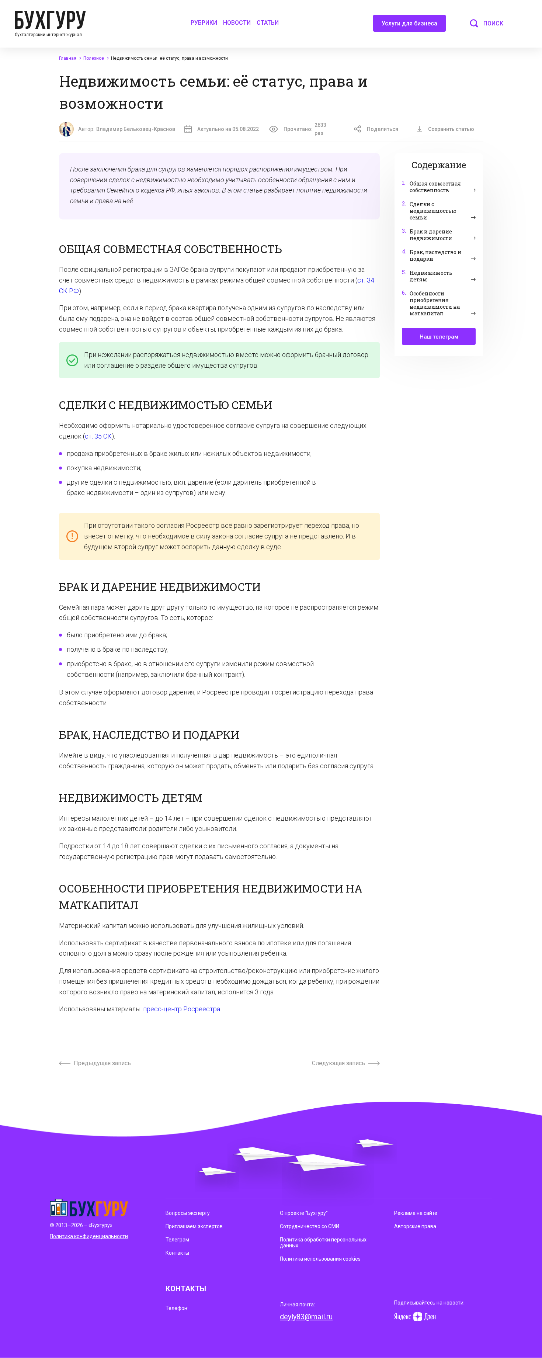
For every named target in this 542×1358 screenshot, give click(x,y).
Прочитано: (305, 129)
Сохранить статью (451, 129)
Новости (237, 22)
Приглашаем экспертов (194, 1226)
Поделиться (382, 129)
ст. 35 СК (98, 436)
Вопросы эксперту (188, 1213)
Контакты (177, 1253)
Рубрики (204, 22)
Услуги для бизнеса (409, 23)
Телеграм (177, 1240)
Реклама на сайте (415, 1213)
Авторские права (415, 1226)
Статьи (268, 22)
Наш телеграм (439, 336)
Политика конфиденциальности (89, 1236)
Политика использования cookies (320, 1259)
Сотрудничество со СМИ (309, 1226)
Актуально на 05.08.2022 (228, 129)
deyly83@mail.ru (306, 1316)
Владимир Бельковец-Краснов (135, 129)
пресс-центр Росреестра (181, 1009)
